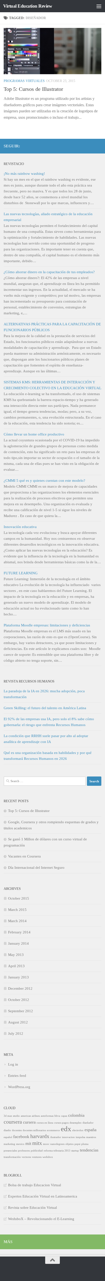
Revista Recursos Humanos (29, 681)
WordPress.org (19, 1087)
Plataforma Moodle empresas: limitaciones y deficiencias (47, 625)
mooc (46, 1144)
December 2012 (20, 988)
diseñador (88, 1122)
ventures (37, 1157)
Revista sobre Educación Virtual (32, 1208)
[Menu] (99, 6)
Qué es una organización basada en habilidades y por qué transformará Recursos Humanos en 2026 (48, 756)
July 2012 (15, 1033)
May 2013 (16, 955)
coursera (13, 1122)
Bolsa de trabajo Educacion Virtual (34, 1185)
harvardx (39, 1136)
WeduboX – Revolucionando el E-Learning (41, 1219)
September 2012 (20, 1011)
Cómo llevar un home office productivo (34, 434)
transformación (12, 1157)
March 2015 (17, 910)
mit (28, 1143)
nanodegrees (57, 1144)
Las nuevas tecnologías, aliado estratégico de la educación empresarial (48, 217)
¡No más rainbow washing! (24, 174)
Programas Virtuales (24, 81)
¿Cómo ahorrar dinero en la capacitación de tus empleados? (49, 272)
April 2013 (16, 966)
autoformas (47, 1116)
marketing (9, 1144)
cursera (29, 1122)
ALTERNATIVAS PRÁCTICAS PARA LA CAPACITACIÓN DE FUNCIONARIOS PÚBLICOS (52, 327)
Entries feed (17, 1076)
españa (90, 1129)
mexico (20, 1144)
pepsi (77, 1144)
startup (75, 1150)
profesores (24, 1150)
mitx (37, 1143)
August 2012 (18, 1022)
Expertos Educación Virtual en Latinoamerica (42, 1196)
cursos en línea (45, 1122)
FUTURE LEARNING (21, 573)
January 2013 (18, 977)
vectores (26, 1157)
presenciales (10, 1150)
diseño (7, 1130)
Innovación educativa (20, 527)
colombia (76, 1115)
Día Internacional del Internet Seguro (36, 868)
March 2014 (17, 921)
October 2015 (18, 898)
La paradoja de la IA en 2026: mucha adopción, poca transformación (44, 694)
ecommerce (53, 1130)
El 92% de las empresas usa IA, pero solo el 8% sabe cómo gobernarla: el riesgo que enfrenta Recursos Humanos (49, 722)
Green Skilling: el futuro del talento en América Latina (45, 708)
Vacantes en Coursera (24, 856)
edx (66, 1129)
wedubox (47, 1157)
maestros (91, 1137)
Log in (13, 1064)
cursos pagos (61, 1122)
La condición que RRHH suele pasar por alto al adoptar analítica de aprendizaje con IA (46, 739)
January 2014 (18, 943)
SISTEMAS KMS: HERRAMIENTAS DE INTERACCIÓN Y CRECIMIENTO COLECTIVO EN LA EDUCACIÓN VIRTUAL (52, 385)
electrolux (78, 1130)
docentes (17, 1130)
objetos (69, 1144)
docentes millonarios (34, 1130)
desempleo (76, 1122)
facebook (21, 1136)
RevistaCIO (14, 164)
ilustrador (55, 1137)
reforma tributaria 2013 (57, 1150)
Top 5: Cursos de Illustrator (33, 89)
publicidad (37, 1150)
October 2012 (18, 1000)
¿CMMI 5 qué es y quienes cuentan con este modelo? (44, 480)
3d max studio (12, 1116)
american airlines (30, 1116)
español (8, 1137)
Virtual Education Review (27, 6)
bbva (57, 1116)
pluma (84, 1144)
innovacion (68, 1137)
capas (64, 1116)
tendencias (89, 1150)
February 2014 (19, 932)
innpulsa (80, 1137)
